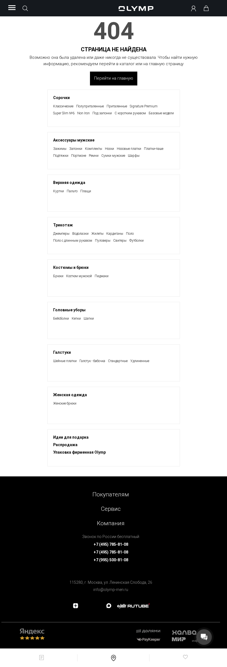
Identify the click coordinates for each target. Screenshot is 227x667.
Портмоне (78, 156)
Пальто (72, 191)
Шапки (89, 318)
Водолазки (80, 234)
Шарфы (134, 156)
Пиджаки (102, 276)
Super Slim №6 (63, 113)
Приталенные (117, 106)
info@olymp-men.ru (110, 589)
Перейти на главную (113, 78)
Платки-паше (153, 149)
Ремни (94, 156)
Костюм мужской (79, 276)
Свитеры (120, 240)
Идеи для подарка (71, 437)
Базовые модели (161, 113)
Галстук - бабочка (92, 361)
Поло (130, 234)
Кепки (76, 318)
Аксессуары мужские (73, 140)
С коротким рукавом (130, 113)
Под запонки (102, 113)
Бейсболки (61, 318)
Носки (109, 149)
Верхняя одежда (69, 182)
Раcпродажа (65, 445)
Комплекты (93, 149)
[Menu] (12, 8)
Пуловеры (102, 240)
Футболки (136, 240)
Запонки (75, 149)
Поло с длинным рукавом (72, 240)
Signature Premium (144, 106)
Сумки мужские (113, 156)
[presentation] (113, 333)
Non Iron (83, 113)
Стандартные (118, 361)
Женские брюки (64, 403)
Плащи (85, 191)
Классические (63, 106)
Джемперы (61, 234)
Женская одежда (70, 395)
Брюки (58, 276)
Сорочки (61, 97)
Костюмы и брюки (71, 267)
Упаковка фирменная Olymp (79, 452)
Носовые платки (129, 149)
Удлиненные (139, 361)
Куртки (58, 191)
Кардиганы (114, 234)
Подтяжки (60, 156)
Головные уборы (69, 310)
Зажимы (59, 149)
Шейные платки (65, 361)
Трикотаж (63, 225)
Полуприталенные (90, 106)
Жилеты (97, 234)
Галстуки (62, 352)
